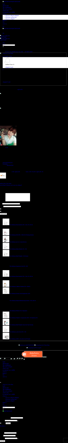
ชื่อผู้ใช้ (2, 432)
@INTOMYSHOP (16, 1)
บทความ (5, 23)
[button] (3, 42)
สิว (42, 171)
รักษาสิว (34, 171)
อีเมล (1, 206)
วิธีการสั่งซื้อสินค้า (7, 7)
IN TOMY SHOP (28, 51)
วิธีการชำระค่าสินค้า (7, 9)
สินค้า (4, 4)
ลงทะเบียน (3, 441)
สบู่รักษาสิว (20, 89)
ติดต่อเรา (5, 20)
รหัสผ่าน (2, 420)
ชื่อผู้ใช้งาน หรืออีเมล (5, 417)
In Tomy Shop (46, 345)
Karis (27, 171)
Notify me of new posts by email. (9, 211)
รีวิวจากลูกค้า (38, 347)
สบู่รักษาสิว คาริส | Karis (5, 183)
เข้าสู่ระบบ (8, 423)
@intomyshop (10, 165)
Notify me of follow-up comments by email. (11, 209)
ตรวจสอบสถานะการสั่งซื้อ (9, 12)
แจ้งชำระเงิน (6, 10)
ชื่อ (1, 203)
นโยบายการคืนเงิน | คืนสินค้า (12, 15)
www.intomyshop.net (7, 162)
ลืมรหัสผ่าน (2, 426)
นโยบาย (4, 14)
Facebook (5, 164)
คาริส (6, 147)
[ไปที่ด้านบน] (0, 382)
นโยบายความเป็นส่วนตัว (11, 17)
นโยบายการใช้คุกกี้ (9, 18)
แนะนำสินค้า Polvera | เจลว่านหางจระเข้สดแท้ (11, 185)
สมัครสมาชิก (6, 5)
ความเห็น (2, 201)
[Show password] (17, 438)
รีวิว (3, 22)
